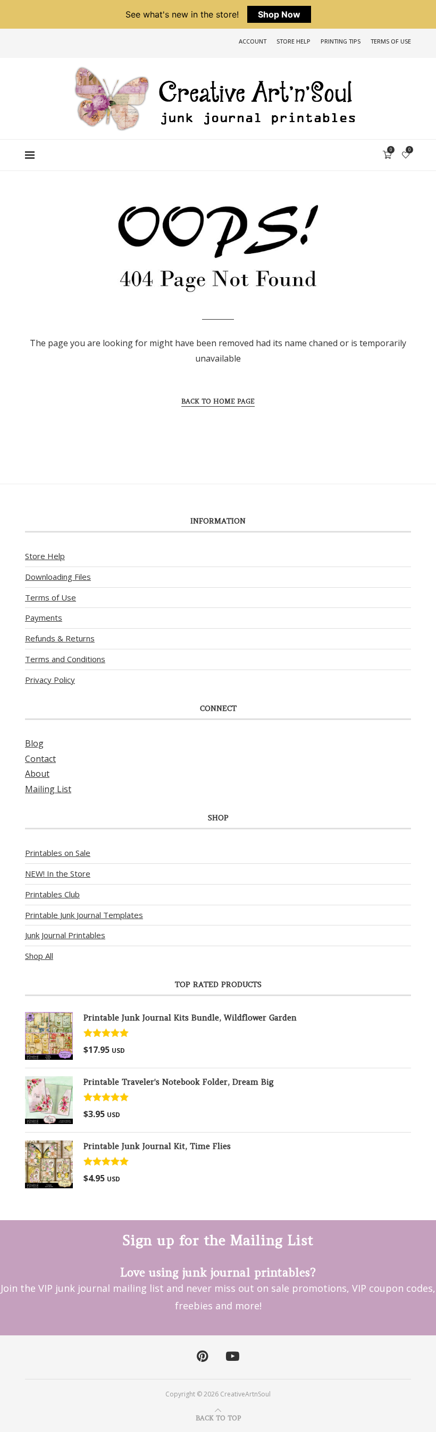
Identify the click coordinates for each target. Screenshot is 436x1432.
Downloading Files (58, 576)
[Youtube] (232, 1356)
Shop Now (279, 14)
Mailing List (48, 789)
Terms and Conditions (65, 659)
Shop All (39, 955)
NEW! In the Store (57, 873)
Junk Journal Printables (65, 935)
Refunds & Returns (60, 638)
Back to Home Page (218, 401)
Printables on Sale (57, 852)
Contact (40, 759)
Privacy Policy (50, 679)
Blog (34, 743)
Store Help (293, 41)
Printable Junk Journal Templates (84, 915)
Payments (43, 617)
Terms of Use (391, 41)
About (37, 773)
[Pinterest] (202, 1356)
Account (252, 41)
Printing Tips (340, 41)
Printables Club (52, 894)
